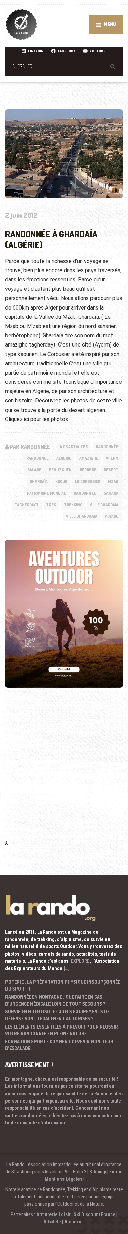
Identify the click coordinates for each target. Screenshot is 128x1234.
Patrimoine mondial (46, 493)
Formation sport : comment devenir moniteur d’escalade (59, 1044)
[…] (66, 968)
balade (34, 470)
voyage (111, 516)
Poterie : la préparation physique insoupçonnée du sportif (62, 985)
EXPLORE (80, 961)
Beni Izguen (60, 470)
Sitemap (97, 1171)
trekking (73, 504)
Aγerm (112, 458)
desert (111, 470)
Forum (116, 1171)
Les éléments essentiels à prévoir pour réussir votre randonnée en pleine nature (61, 1030)
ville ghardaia (104, 504)
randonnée (85, 493)
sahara (111, 493)
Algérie (63, 458)
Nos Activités (74, 446)
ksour (61, 481)
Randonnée (107, 446)
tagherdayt (27, 504)
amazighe (88, 458)
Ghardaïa (39, 481)
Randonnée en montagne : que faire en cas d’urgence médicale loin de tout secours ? (55, 1000)
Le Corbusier (87, 481)
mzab (113, 481)
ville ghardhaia (81, 516)
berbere (88, 470)
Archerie (73, 1221)
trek (51, 504)
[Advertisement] (64, 773)
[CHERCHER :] (64, 66)
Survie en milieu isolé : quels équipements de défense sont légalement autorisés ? (57, 1015)
